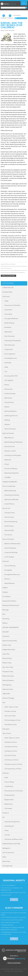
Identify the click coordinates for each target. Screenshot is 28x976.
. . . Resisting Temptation (10, 473)
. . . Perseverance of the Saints (12, 791)
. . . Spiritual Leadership (10, 499)
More (14, 899)
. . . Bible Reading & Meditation (12, 442)
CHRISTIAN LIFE (8, 288)
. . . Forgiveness (7, 349)
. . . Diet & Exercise (8, 345)
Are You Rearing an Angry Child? (10, 922)
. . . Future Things (8, 782)
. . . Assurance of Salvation (11, 305)
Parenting (5, 619)
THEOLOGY (6, 694)
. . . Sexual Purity (8, 402)
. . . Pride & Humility (8, 393)
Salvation (5, 773)
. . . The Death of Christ (10, 747)
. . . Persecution (7, 389)
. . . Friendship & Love (9, 358)
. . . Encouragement (8, 354)
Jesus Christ (6, 733)
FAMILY (5, 588)
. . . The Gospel (7, 808)
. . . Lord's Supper (8, 557)
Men (3, 614)
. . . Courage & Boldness (10, 318)
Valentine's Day (7, 689)
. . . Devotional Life (8, 446)
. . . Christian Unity (8, 513)
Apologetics (6, 848)
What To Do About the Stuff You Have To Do (14, 917)
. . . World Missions (8, 583)
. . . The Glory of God (9, 711)
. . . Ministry (6, 579)
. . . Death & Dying (8, 323)
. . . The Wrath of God (9, 724)
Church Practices (8, 539)
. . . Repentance (7, 804)
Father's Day (6, 645)
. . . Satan (5, 830)
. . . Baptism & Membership (11, 544)
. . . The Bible (6, 477)
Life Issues (6, 296)
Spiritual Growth (8, 433)
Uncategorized (7, 866)
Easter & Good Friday (9, 641)
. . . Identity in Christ (9, 451)
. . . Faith (5, 777)
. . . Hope (5, 367)
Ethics (4, 857)
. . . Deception (6, 327)
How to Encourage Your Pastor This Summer (14, 892)
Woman (5, 623)
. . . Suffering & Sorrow (10, 416)
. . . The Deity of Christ (9, 751)
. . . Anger (5, 301)
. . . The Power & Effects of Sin (12, 839)
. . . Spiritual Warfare (9, 411)
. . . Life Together (7, 380)
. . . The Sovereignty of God (11, 720)
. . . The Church (7, 535)
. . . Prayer (5, 464)
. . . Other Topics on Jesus (11, 738)
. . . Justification (7, 786)
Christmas (5, 636)
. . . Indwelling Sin (8, 826)
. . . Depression (7, 332)
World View (6, 861)
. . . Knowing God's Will (10, 376)
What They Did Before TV (9, 885)
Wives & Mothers (8, 680)
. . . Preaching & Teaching (10, 495)
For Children (6, 596)
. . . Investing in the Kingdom (11, 455)
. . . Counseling (7, 314)
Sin (3, 817)
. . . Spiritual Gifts (8, 530)
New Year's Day (7, 667)
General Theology (8, 698)
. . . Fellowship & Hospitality (11, 340)
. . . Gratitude (6, 363)
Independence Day (8, 649)
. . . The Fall (6, 835)
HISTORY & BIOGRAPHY (10, 627)
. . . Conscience (7, 310)
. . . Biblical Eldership (9, 491)
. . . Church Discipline (9, 548)
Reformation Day (8, 676)
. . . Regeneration (8, 800)
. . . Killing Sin (6, 460)
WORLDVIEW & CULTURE (11, 844)
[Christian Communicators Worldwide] (14, 950)
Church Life (6, 508)
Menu (23, 3)
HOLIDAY (5, 632)
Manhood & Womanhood (10, 605)
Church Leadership (8, 486)
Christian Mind (7, 292)
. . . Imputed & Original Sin (11, 822)
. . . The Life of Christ (9, 755)
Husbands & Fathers (9, 601)
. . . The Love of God (8, 716)
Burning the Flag (6, 895)
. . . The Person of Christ (10, 760)
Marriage (5, 610)
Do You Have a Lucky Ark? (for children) (12, 920)
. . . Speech (5, 407)
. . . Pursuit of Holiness (9, 468)
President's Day (7, 672)
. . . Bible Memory (8, 438)
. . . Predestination (8, 795)
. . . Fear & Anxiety (8, 336)
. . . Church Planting (8, 566)
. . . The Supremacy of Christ (11, 769)
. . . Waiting (6, 420)
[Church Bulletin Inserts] (8, 4)
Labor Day (6, 654)
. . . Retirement (7, 398)
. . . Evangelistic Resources (11, 574)
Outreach (5, 561)
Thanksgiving (6, 685)
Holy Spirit (6, 729)
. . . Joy (4, 371)
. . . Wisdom (6, 424)
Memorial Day (7, 658)
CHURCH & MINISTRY (9, 482)
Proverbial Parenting (7, 925)
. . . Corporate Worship (9, 552)
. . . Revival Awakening (9, 521)
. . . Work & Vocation (9, 429)
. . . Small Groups (8, 526)
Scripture (5, 813)
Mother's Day (6, 663)
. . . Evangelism (7, 570)
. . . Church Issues (8, 517)
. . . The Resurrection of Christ (12, 764)
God (3, 702)
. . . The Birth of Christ (9, 742)
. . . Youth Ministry (8, 504)
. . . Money (5, 385)
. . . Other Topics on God (10, 707)
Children (5, 592)
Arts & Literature (8, 852)
